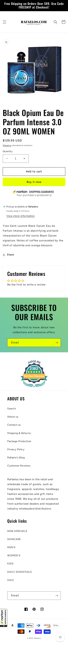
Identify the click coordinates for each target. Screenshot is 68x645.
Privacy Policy (15, 449)
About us (12, 416)
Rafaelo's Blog (16, 457)
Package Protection (19, 441)
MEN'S (11, 547)
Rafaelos (37, 638)
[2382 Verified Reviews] (34, 388)
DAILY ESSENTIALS (19, 571)
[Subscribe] (57, 342)
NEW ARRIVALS (17, 531)
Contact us (14, 424)
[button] (3, 618)
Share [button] (10, 254)
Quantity (8, 151)
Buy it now (34, 182)
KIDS (10, 563)
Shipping (7, 145)
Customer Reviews (19, 465)
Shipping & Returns (19, 433)
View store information (20, 216)
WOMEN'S (13, 555)
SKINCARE (14, 539)
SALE (10, 580)
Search (11, 408)
